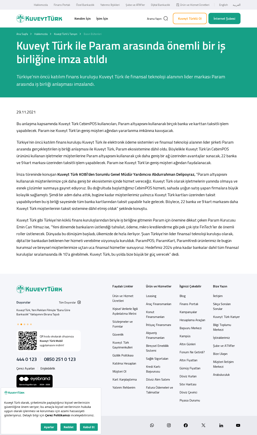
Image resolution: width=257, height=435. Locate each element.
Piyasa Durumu (189, 400)
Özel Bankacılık (85, 5)
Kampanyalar (188, 311)
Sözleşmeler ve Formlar (122, 324)
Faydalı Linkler (122, 286)
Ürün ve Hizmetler (158, 286)
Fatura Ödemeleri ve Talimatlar (159, 390)
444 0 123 (26, 359)
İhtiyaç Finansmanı (158, 324)
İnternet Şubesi (224, 18)
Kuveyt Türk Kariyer (226, 316)
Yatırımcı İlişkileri (110, 5)
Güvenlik (117, 334)
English (223, 5)
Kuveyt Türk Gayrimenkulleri (122, 345)
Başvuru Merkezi (190, 328)
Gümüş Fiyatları (189, 368)
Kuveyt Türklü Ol (190, 18)
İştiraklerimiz (221, 337)
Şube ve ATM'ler (224, 345)
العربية (237, 5)
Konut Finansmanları (155, 314)
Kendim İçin (82, 18)
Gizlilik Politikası (123, 355)
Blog (182, 295)
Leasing (151, 295)
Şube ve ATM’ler (135, 5)
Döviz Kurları (188, 376)
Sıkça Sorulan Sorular (222, 306)
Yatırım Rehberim (123, 387)
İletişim (218, 295)
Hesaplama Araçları (192, 320)
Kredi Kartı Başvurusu (153, 369)
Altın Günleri (187, 344)
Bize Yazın (220, 286)
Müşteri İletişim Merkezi (223, 364)
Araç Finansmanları (158, 303)
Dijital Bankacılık (160, 5)
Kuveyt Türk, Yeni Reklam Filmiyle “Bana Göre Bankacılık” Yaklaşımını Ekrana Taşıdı (43, 312)
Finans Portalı (62, 5)
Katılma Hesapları (124, 363)
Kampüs (185, 336)
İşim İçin (102, 18)
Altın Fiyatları (188, 360)
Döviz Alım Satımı (158, 379)
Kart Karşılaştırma (124, 379)
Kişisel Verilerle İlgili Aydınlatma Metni (125, 311)
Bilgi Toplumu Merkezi (222, 327)
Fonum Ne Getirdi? (192, 352)
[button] (18, 324)
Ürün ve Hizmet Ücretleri (194, 5)
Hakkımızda (41, 5)
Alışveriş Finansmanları (155, 335)
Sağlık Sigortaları (157, 358)
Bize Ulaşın (220, 353)
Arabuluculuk (221, 374)
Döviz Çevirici (188, 392)
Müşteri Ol (119, 371)
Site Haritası (187, 384)
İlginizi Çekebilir (190, 286)
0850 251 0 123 (60, 359)
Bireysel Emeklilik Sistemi (157, 348)
